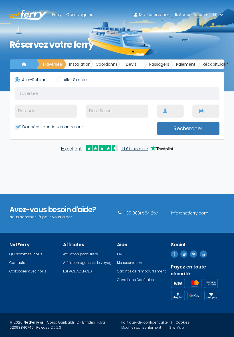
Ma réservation (154, 14)
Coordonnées (106, 64)
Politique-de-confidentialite (144, 322)
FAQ (120, 254)
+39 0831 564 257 (140, 213)
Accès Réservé (194, 14)
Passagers (159, 64)
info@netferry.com (189, 213)
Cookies (182, 322)
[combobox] (117, 93)
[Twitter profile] (193, 254)
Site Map (176, 327)
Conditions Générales (135, 279)
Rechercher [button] (188, 128)
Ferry (57, 14)
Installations (79, 64)
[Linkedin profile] (203, 254)
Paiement (185, 64)
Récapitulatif (213, 64)
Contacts (17, 262)
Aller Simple (76, 80)
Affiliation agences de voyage (88, 262)
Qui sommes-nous (25, 254)
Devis (131, 64)
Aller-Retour (35, 80)
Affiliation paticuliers (80, 254)
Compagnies (79, 14)
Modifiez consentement (141, 327)
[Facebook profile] (174, 254)
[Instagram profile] (183, 254)
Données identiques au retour (52, 127)
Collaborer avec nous (27, 271)
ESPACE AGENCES (77, 271)
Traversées (53, 64)
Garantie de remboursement (141, 271)
